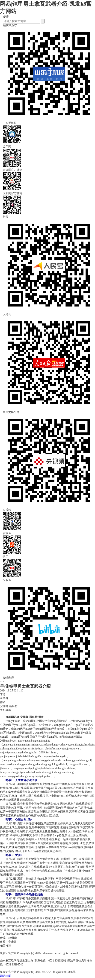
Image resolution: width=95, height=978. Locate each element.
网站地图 (5, 976)
